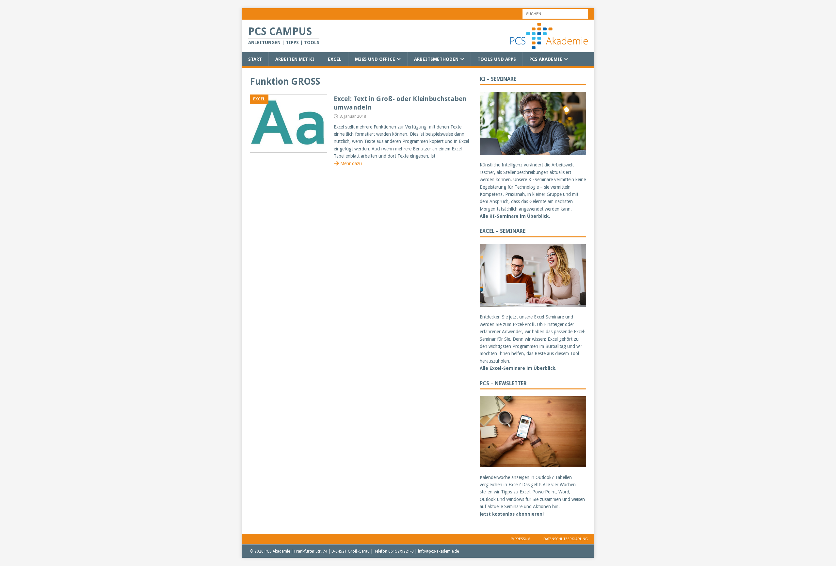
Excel (335, 59)
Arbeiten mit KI (294, 59)
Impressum (520, 539)
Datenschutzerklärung (565, 539)
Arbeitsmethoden (436, 59)
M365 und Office (375, 59)
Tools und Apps (496, 59)
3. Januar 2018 (353, 116)
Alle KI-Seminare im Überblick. (515, 216)
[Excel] (288, 123)
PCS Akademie (545, 59)
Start (255, 59)
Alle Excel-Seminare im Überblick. (518, 368)
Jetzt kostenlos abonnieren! (512, 514)
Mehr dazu (351, 163)
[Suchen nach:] (555, 13)
